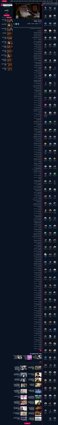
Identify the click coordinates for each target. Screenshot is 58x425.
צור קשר (15, 1)
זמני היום (26, 1)
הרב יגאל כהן (18, 395)
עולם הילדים (37, 1)
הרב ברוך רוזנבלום (17, 406)
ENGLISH (12, 1)
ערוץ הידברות (37, 19)
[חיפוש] (43, 4)
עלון (24, 1)
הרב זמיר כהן (40, 1)
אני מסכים (6, 6)
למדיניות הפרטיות (5, 6)
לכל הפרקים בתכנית (6, 15)
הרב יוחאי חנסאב (31, 400)
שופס (22, 1)
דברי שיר (40, 29)
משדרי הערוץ (33, 19)
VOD (51, 1)
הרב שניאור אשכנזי (31, 417)
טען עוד (27, 423)
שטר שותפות (44, 1)
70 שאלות (33, 1)
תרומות (17, 1)
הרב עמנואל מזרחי (17, 417)
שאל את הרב (29, 1)
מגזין (49, 1)
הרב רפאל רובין (17, 373)
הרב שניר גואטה (32, 378)
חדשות (47, 1)
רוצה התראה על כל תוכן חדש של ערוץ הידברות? (6, 3)
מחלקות (20, 1)
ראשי (40, 19)
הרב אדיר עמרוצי (31, 389)
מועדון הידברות (4, 1)
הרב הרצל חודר (17, 378)
